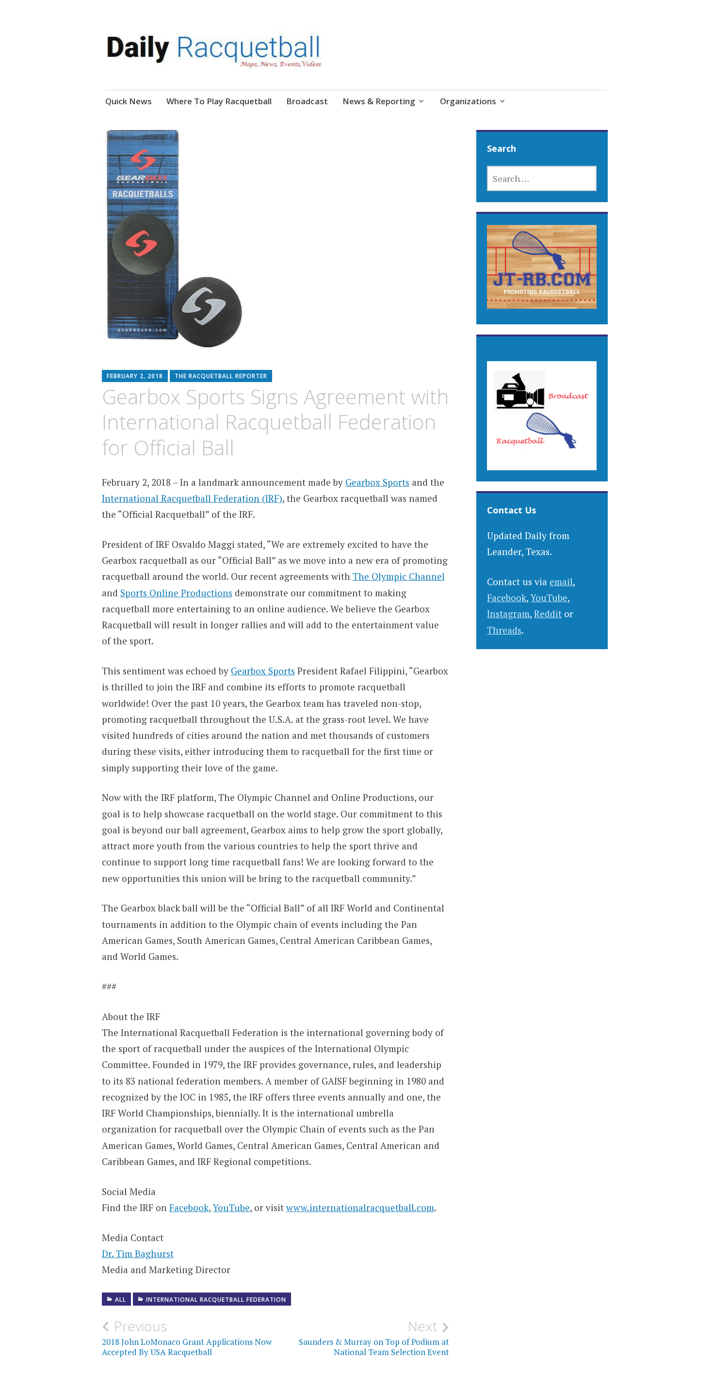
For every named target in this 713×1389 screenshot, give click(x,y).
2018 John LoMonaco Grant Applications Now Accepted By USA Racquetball (187, 1337)
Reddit (548, 613)
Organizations (468, 101)
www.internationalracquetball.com (360, 1207)
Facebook (189, 1207)
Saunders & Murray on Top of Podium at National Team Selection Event (374, 1337)
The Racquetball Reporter (221, 376)
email (561, 581)
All (120, 1299)
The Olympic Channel (399, 576)
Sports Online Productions (176, 593)
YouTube (231, 1207)
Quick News (128, 101)
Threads (504, 630)
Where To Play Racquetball (219, 101)
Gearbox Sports (377, 482)
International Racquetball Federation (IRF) (192, 498)
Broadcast (307, 101)
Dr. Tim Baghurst (138, 1253)
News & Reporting (378, 101)
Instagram (508, 613)
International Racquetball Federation (216, 1299)
